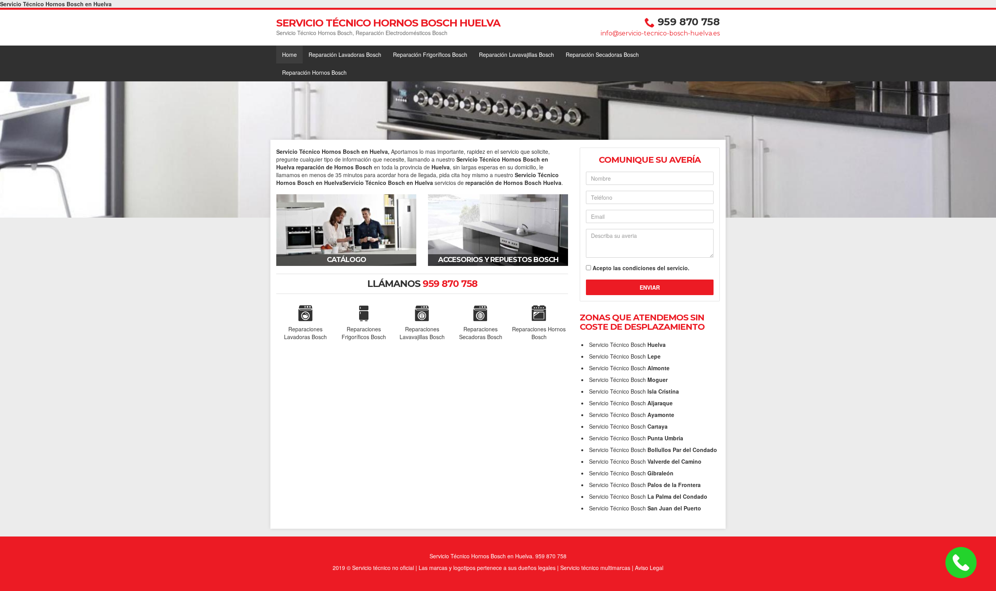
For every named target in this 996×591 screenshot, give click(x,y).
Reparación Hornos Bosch (314, 72)
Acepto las (641, 268)
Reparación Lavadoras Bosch (345, 54)
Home (289, 54)
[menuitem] (289, 54)
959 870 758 (689, 22)
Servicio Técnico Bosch (627, 344)
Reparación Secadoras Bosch (602, 54)
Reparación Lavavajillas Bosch (516, 54)
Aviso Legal (649, 568)
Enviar (650, 287)
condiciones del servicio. (655, 268)
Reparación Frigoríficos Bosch (430, 54)
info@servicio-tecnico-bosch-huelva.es (660, 33)
